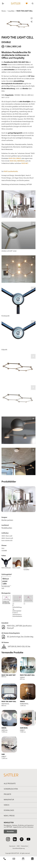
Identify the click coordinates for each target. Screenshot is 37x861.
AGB (18, 846)
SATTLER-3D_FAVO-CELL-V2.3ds (19, 646)
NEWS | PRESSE (9, 816)
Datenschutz (24, 846)
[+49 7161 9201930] (4, 858)
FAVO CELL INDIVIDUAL (17, 161)
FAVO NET (24, 163)
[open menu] (5, 3)
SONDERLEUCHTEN (11, 789)
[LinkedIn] (32, 858)
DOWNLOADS (9, 810)
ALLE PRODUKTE (10, 783)
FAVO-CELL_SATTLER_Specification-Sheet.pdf (19, 627)
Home (4, 11)
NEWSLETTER (9, 822)
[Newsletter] (23, 858)
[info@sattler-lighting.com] (14, 858)
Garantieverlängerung (19, 848)
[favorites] (27, 3)
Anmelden (10, 831)
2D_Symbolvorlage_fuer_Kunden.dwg (20, 637)
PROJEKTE (7, 794)
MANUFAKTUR (9, 800)
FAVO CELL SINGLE (15, 158)
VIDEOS (6, 805)
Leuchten (11, 11)
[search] (32, 3)
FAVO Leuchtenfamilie (11, 171)
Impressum (12, 846)
